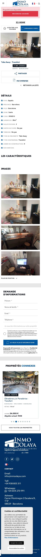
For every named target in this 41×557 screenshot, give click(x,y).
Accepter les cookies (16, 543)
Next (39, 45)
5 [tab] (20, 421)
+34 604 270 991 (16, 491)
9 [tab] (29, 421)
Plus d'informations (11, 538)
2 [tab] (13, 421)
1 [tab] (11, 421)
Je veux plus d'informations (22, 342)
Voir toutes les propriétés (20, 428)
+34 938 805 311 (13, 483)
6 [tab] (22, 421)
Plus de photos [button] (8, 278)
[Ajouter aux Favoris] (36, 373)
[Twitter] (12, 459)
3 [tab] (16, 421)
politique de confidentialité (14, 333)
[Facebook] (7, 459)
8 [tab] (27, 421)
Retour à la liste (31, 85)
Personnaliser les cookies (16, 548)
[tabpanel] (20, 394)
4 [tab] (18, 421)
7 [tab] (25, 421)
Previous (2, 45)
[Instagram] (18, 459)
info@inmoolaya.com (15, 476)
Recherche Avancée (20, 14)
